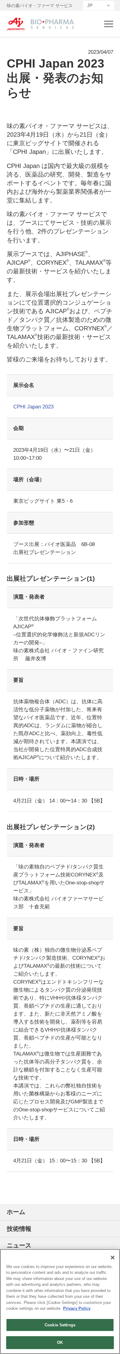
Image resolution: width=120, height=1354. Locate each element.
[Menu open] (108, 24)
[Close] (112, 1257)
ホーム (16, 1211)
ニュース (19, 1245)
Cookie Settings (60, 1325)
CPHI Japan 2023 (33, 407)
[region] (60, 1301)
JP (90, 5)
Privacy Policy (76, 1308)
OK (60, 1342)
